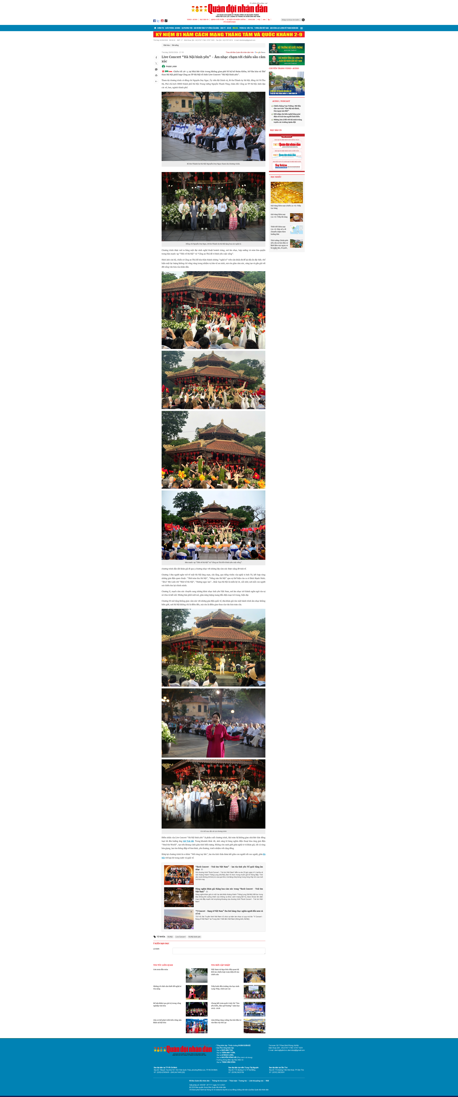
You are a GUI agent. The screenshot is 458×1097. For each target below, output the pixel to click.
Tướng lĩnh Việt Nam (261, 28)
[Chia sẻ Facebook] (156, 57)
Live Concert (181, 937)
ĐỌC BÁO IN (204, 19)
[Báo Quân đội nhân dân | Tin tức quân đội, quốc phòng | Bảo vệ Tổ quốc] (229, 9)
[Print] (156, 75)
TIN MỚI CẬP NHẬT (220, 965)
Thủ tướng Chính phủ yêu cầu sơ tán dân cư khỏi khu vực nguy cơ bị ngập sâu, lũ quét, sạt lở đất (279, 245)
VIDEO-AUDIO (192, 19)
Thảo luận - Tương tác (238, 1081)
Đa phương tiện (187, 28)
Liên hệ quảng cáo (256, 1081)
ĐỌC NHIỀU (276, 177)
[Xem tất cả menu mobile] (301, 28)
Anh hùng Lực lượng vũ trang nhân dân (284, 28)
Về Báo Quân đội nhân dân (199, 1081)
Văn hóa (235, 28)
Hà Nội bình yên (194, 937)
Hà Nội (170, 937)
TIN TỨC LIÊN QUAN (163, 965)
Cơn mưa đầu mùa (160, 969)
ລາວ (264, 19)
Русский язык (230, 22)
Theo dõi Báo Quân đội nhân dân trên (240, 52)
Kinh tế (222, 28)
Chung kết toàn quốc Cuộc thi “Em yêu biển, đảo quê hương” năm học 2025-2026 (225, 1005)
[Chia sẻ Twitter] (156, 63)
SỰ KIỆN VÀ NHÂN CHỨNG (236, 19)
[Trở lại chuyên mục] (156, 81)
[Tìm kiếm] (303, 19)
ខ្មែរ (269, 19)
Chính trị (160, 28)
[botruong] (287, 48)
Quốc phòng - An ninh (172, 28)
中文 (259, 19)
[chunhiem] (287, 60)
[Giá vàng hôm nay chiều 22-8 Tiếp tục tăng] (287, 192)
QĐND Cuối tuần (217, 19)
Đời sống (175, 45)
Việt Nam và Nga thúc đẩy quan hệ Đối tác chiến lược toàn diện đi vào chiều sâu (225, 972)
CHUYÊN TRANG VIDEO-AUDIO (284, 68)
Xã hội (229, 28)
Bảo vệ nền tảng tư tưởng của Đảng (206, 28)
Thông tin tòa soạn (219, 1081)
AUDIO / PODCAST (281, 101)
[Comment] (156, 69)
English (251, 19)
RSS (267, 1081)
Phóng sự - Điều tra (246, 28)
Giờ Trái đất (188, 841)
